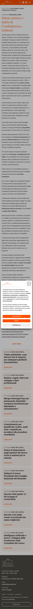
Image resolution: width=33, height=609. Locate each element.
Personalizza (16, 325)
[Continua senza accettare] (29, 283)
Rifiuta (16, 320)
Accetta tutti (16, 316)
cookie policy (10, 299)
